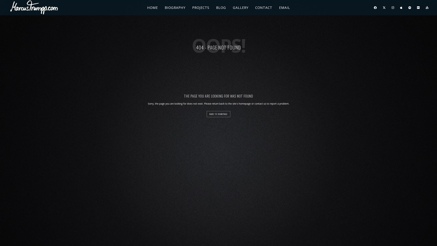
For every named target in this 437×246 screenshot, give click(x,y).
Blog (221, 7)
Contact (263, 7)
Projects (200, 7)
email (284, 7)
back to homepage (218, 114)
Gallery (240, 7)
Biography (175, 7)
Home (152, 7)
